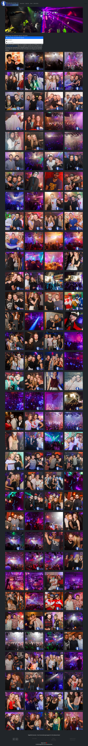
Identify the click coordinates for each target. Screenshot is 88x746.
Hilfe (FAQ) (35, 3)
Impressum (72, 740)
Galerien (27, 3)
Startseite (22, 3)
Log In (85, 3)
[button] (14, 739)
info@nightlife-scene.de (12, 46)
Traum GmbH (10, 42)
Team (31, 3)
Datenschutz (73, 738)
